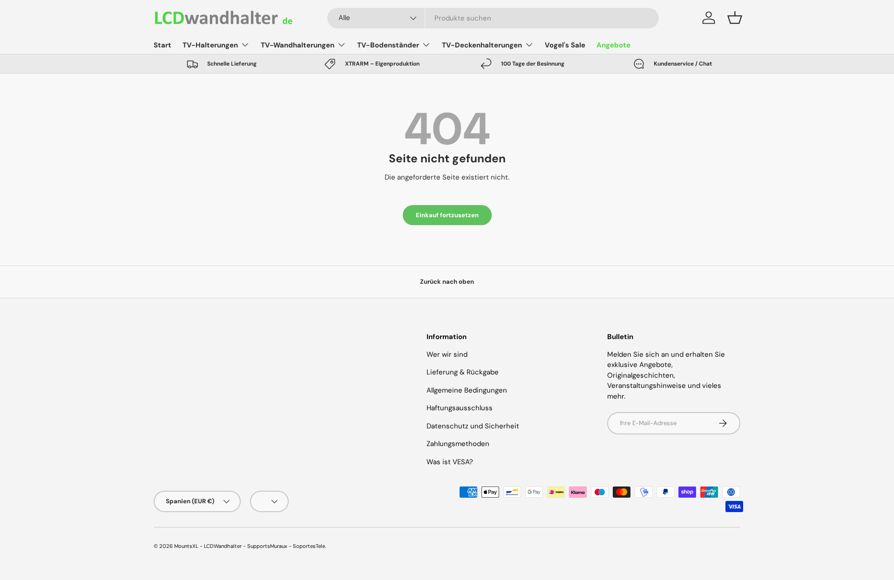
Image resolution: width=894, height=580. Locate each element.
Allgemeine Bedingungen (467, 390)
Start (162, 45)
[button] (735, 17)
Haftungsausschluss (460, 408)
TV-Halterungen (210, 45)
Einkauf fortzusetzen (447, 215)
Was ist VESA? (450, 462)
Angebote (613, 45)
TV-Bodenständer (388, 45)
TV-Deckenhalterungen (482, 45)
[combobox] (493, 18)
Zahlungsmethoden (458, 443)
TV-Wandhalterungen (297, 45)
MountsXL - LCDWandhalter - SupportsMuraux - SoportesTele (249, 546)
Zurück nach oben (447, 282)
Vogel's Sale (565, 45)
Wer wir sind (447, 354)
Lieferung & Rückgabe (463, 372)
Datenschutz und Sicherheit (473, 426)
